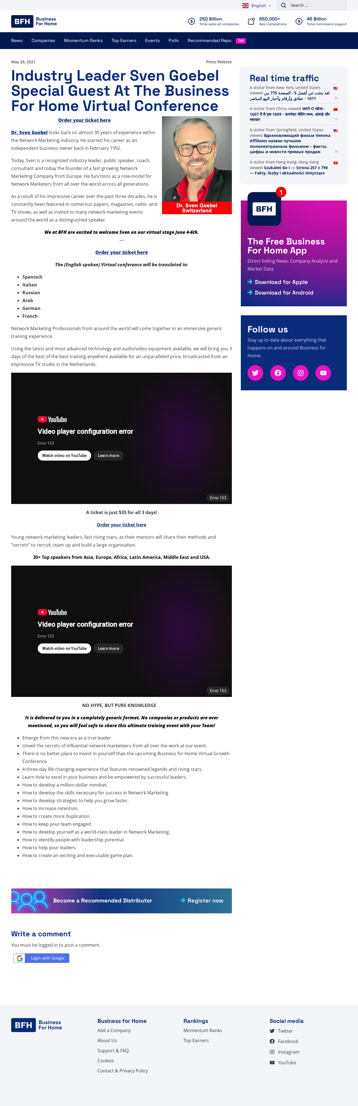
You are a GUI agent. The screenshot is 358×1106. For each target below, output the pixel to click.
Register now (205, 900)
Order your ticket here (121, 525)
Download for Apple (281, 282)
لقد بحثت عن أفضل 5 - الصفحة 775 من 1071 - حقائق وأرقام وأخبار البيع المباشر (289, 95)
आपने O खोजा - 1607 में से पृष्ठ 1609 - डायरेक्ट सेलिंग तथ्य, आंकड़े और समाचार (290, 114)
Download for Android (284, 292)
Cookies (105, 1061)
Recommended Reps (209, 40)
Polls (174, 40)
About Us (107, 1040)
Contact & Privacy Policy (122, 1071)
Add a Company (114, 1030)
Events (152, 40)
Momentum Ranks (83, 40)
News (17, 40)
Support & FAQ (113, 1050)
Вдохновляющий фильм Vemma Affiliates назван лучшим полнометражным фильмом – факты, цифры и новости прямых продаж (290, 144)
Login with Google (47, 958)
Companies (43, 40)
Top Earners (124, 40)
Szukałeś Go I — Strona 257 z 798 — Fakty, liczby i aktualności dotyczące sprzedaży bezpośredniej (289, 173)
